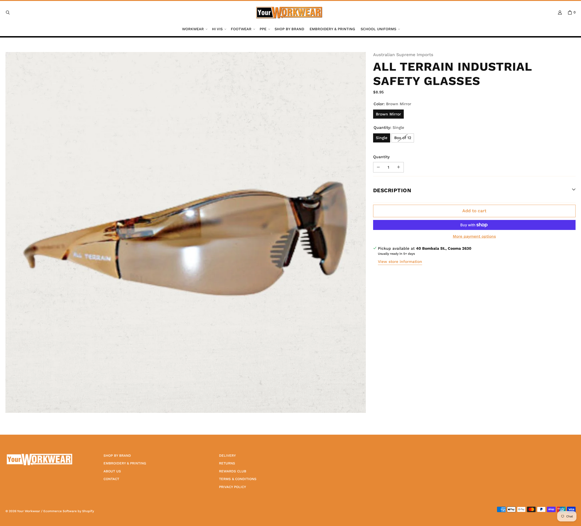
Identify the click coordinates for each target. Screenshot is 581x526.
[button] (194, 29)
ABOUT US (112, 471)
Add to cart (474, 210)
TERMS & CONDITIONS (237, 479)
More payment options (474, 236)
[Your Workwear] (289, 12)
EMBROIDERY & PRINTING (124, 463)
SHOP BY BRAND (117, 456)
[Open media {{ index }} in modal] (185, 232)
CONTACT (111, 479)
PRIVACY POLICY (232, 487)
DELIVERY (227, 456)
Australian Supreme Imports (403, 54)
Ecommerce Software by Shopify (68, 511)
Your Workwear (28, 511)
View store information (400, 261)
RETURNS (227, 463)
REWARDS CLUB (232, 471)
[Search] (8, 12)
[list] (185, 232)
